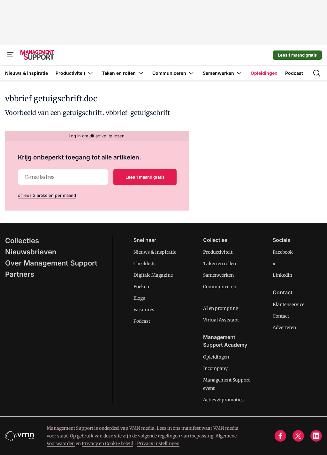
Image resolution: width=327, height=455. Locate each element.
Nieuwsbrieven (30, 252)
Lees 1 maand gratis (297, 55)
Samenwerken (218, 275)
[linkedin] (316, 436)
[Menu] (10, 55)
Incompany (215, 368)
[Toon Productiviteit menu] (90, 73)
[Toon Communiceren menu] (191, 73)
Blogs (139, 298)
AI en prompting (220, 308)
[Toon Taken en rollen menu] (141, 73)
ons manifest (187, 428)
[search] (317, 73)
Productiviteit (217, 252)
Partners (19, 274)
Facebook (283, 252)
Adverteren (284, 327)
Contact (281, 316)
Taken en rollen (219, 263)
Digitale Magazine (153, 275)
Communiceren (219, 286)
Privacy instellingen (158, 443)
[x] (298, 436)
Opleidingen (216, 357)
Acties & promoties (223, 400)
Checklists (144, 263)
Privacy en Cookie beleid (107, 443)
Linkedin (282, 275)
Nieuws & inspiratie (154, 252)
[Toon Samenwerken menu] (239, 73)
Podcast (141, 321)
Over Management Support (51, 263)
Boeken (141, 286)
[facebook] (280, 436)
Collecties (22, 240)
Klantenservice (288, 304)
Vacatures (143, 309)
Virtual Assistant (221, 320)
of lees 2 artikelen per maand (47, 195)
